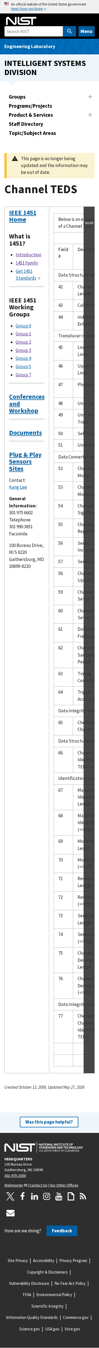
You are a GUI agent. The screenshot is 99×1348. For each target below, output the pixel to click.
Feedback (62, 1231)
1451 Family (27, 263)
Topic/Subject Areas (32, 133)
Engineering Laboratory (29, 46)
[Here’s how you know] (49, 6)
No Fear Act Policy (70, 1283)
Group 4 (23, 358)
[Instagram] (47, 1196)
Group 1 (23, 334)
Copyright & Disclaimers (47, 1272)
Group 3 (23, 350)
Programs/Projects (30, 105)
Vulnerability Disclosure (29, 1283)
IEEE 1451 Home (22, 216)
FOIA (27, 1294)
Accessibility (43, 1260)
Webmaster (13, 1185)
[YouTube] (59, 1196)
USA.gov (52, 1329)
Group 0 (23, 326)
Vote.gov (72, 1329)
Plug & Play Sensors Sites (25, 462)
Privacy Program (73, 1260)
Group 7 (23, 375)
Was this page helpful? (49, 1122)
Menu (86, 31)
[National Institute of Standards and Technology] (43, 1147)
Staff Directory (26, 124)
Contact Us (38, 1185)
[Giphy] (71, 1196)
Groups (17, 96)
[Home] (21, 21)
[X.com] (10, 1196)
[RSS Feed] (83, 1196)
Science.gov (29, 1329)
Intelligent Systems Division (45, 67)
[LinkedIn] (35, 1196)
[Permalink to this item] (29, 219)
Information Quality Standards (32, 1317)
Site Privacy (18, 1260)
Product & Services (31, 115)
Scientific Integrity (47, 1306)
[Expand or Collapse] (90, 96)
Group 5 (23, 366)
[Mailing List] (10, 1213)
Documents (25, 433)
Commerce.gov (76, 1317)
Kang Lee (18, 487)
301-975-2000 (15, 1175)
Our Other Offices (64, 1185)
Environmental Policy (54, 1294)
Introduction (28, 255)
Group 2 (23, 342)
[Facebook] (22, 1196)
